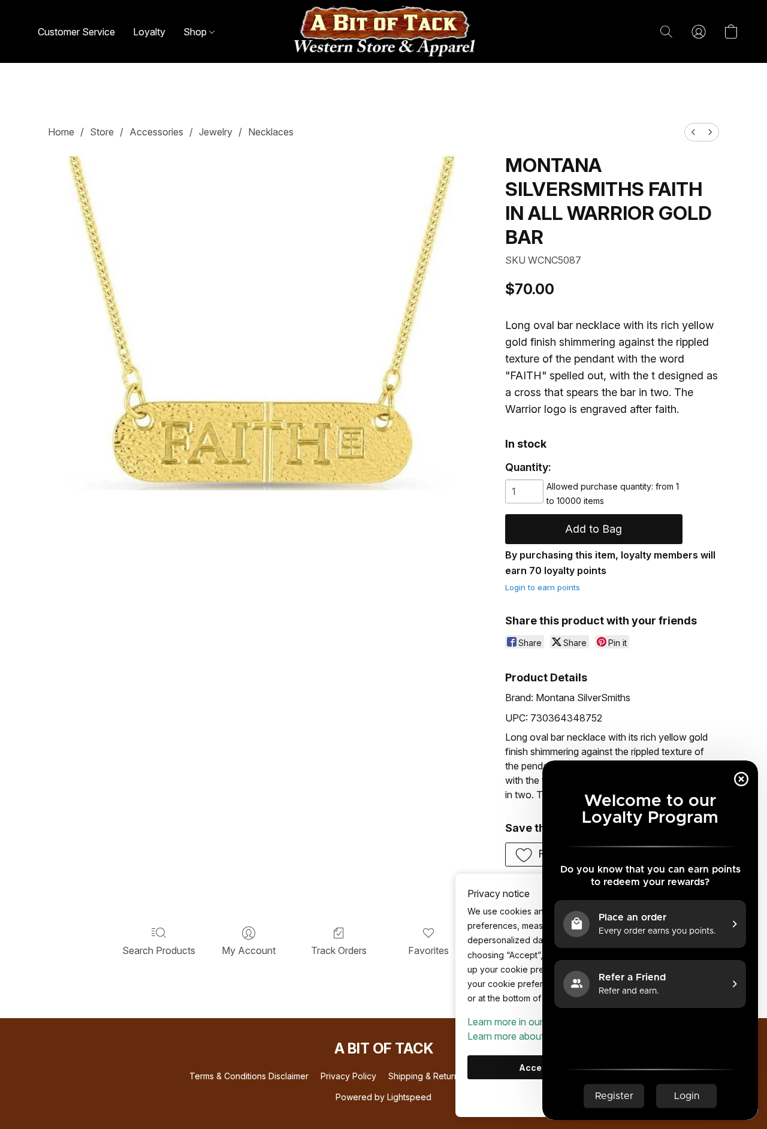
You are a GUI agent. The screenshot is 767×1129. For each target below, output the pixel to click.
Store (102, 132)
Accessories (156, 132)
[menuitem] (693, 132)
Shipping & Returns (425, 1076)
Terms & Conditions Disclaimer (249, 1076)
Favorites (428, 950)
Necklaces (271, 132)
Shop (196, 32)
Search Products (158, 950)
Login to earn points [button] (542, 587)
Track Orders (339, 950)
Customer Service (76, 32)
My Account (249, 950)
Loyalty (149, 32)
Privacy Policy (348, 1076)
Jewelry (215, 132)
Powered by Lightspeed (383, 1097)
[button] (383, 31)
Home (61, 132)
